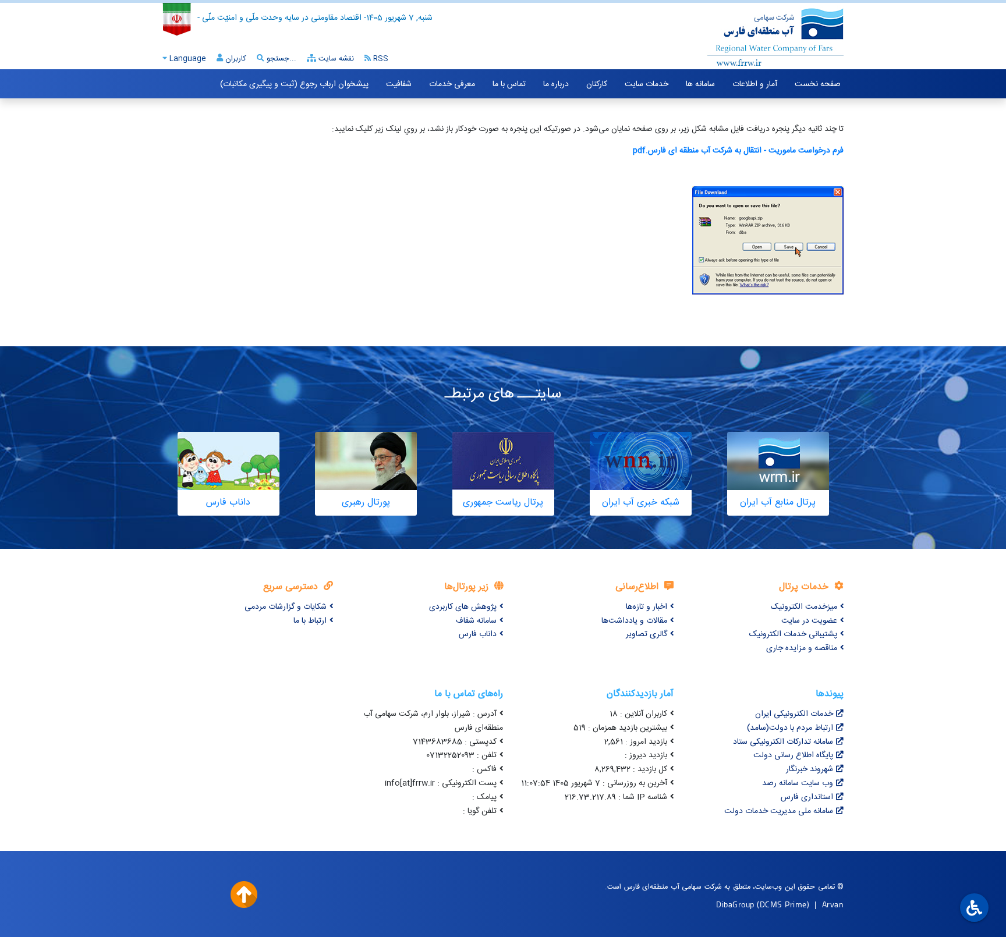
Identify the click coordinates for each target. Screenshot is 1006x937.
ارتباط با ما (310, 621)
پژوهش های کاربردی (463, 607)
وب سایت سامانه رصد (797, 783)
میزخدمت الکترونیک (804, 607)
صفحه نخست (818, 84)
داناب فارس (478, 634)
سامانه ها (700, 84)
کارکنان (596, 84)
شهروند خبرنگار (809, 769)
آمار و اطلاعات (754, 84)
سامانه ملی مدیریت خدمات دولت (778, 811)
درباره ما (556, 84)
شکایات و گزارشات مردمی (286, 607)
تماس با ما (509, 84)
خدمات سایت (646, 84)
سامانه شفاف (476, 621)
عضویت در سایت (809, 621)
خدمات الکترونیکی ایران (794, 714)
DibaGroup (735, 904)
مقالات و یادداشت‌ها (634, 621)
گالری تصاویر (646, 634)
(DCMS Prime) (783, 904)
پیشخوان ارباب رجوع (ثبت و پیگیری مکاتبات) (294, 84)
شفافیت (399, 84)
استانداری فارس (807, 797)
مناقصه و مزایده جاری (801, 648)
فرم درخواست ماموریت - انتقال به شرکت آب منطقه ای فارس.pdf (738, 151)
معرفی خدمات (452, 84)
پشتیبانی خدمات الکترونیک (793, 634)
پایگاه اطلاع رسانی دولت (793, 755)
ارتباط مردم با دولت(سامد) (790, 728)
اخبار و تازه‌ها (646, 607)
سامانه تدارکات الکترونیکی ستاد (783, 742)
